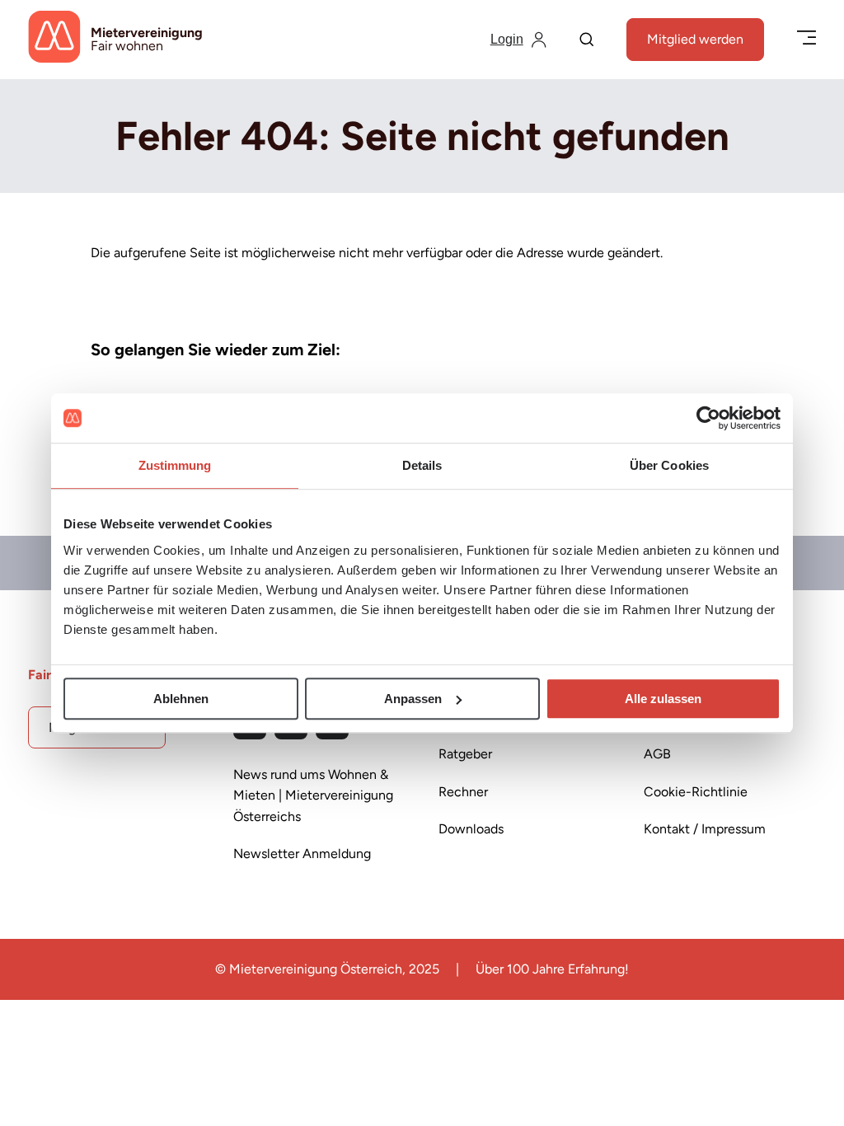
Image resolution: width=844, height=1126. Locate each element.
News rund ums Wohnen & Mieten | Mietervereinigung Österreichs (313, 795)
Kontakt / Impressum (705, 829)
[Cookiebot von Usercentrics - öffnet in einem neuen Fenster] (708, 418)
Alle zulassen (663, 699)
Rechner (463, 792)
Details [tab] (422, 465)
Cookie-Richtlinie (696, 792)
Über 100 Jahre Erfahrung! (552, 969)
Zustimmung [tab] (175, 465)
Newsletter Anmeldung (302, 853)
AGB (657, 754)
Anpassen (413, 699)
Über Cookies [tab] (669, 465)
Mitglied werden (695, 39)
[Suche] (586, 40)
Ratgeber (465, 754)
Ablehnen (181, 699)
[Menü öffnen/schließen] (806, 39)
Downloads (471, 829)
